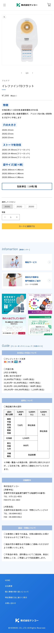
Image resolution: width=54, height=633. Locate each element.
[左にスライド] (21, 73)
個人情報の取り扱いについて (17, 591)
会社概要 (8, 586)
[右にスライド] (32, 73)
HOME (7, 580)
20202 (19, 206)
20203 (31, 206)
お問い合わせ (10, 603)
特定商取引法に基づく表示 (16, 597)
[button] (4, 5)
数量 (3, 212)
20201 (7, 206)
